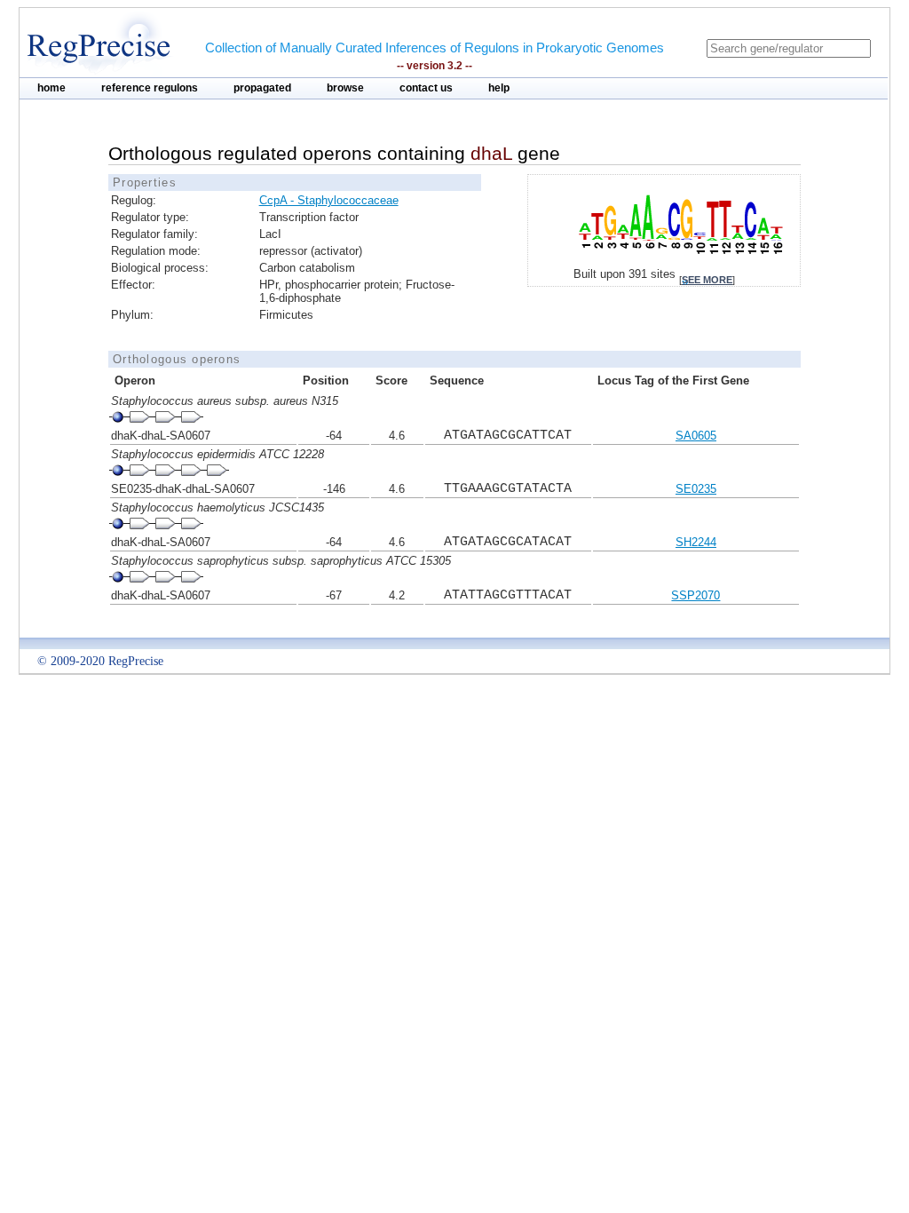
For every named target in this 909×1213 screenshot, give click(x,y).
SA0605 (696, 435)
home (51, 88)
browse (345, 88)
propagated (262, 88)
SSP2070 (695, 595)
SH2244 (696, 542)
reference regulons (149, 88)
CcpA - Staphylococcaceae (329, 200)
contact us (426, 88)
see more (707, 279)
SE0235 (696, 489)
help (499, 88)
